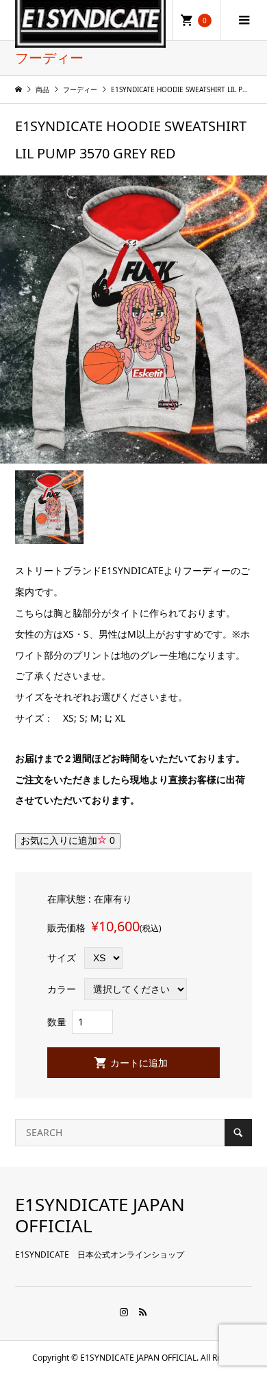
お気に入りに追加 (68, 840)
